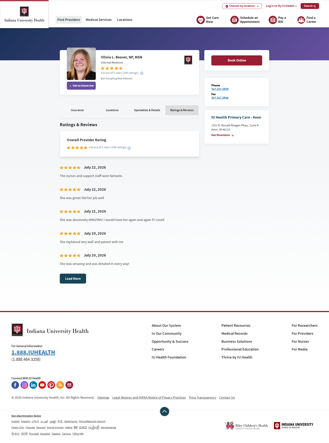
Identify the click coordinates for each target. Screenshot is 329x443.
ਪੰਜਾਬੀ (24, 433)
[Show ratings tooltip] (129, 148)
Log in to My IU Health (280, 5)
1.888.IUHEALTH (33, 352)
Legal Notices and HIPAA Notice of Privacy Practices (149, 397)
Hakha (68, 427)
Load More (73, 278)
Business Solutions (236, 341)
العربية (44, 421)
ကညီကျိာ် (93, 427)
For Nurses (300, 341)
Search (308, 6)
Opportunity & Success (170, 341)
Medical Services (99, 19)
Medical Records (234, 333)
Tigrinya (66, 433)
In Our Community (167, 333)
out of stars (111, 73)
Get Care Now (212, 19)
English (15, 421)
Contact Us (227, 397)
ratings (130, 73)
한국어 (15, 433)
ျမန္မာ (52, 421)
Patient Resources (236, 325)
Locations (124, 19)
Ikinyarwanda (108, 427)
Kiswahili (45, 433)
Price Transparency (202, 397)
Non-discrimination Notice (26, 416)
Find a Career (311, 19)
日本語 (83, 427)
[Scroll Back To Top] (164, 411)
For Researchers (305, 325)
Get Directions (220, 135)
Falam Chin (17, 427)
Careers (158, 349)
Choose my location (242, 6)
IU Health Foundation (169, 357)
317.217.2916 (219, 98)
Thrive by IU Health (236, 357)
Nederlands (70, 421)
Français (30, 427)
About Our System (166, 325)
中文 (60, 421)
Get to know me (82, 86)
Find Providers (68, 19)
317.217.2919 (219, 89)
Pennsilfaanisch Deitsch (92, 421)
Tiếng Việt (78, 433)
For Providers (302, 333)
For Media (299, 349)
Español (25, 421)
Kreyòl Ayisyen (55, 427)
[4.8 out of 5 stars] (146, 68)
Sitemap (103, 397)
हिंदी (75, 427)
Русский (34, 433)
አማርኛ (35, 421)
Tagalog (55, 433)
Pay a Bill (282, 19)
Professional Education (240, 349)
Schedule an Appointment (250, 19)
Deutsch (41, 427)
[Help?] (142, 73)
